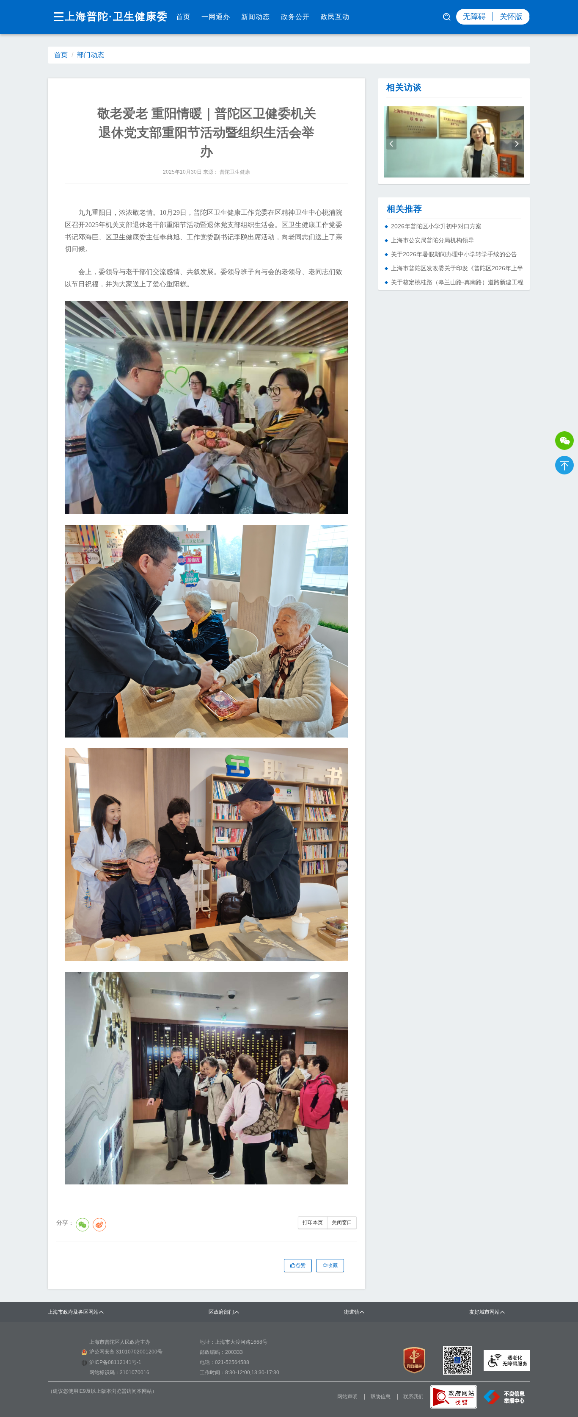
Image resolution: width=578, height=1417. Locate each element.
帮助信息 (380, 1397)
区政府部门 (221, 1312)
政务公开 (295, 16)
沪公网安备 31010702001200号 (125, 1352)
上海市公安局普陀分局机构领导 (432, 240)
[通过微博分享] (99, 1224)
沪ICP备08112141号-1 (115, 1362)
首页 (183, 16)
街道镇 (351, 1312)
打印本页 (313, 1223)
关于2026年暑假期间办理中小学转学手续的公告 (454, 254)
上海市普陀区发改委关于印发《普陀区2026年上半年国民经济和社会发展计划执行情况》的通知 (460, 268)
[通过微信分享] (82, 1224)
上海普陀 (87, 16)
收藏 (333, 1265)
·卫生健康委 (138, 16)
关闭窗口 (342, 1223)
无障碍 (474, 16)
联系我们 (413, 1397)
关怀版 (511, 16)
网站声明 (347, 1397)
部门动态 (90, 54)
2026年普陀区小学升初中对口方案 (436, 226)
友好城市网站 (484, 1312)
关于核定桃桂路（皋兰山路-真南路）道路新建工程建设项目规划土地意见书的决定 (460, 282)
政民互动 (335, 16)
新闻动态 (255, 16)
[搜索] (447, 18)
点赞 (300, 1265)
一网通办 (215, 16)
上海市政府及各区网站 (73, 1312)
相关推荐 (404, 209)
